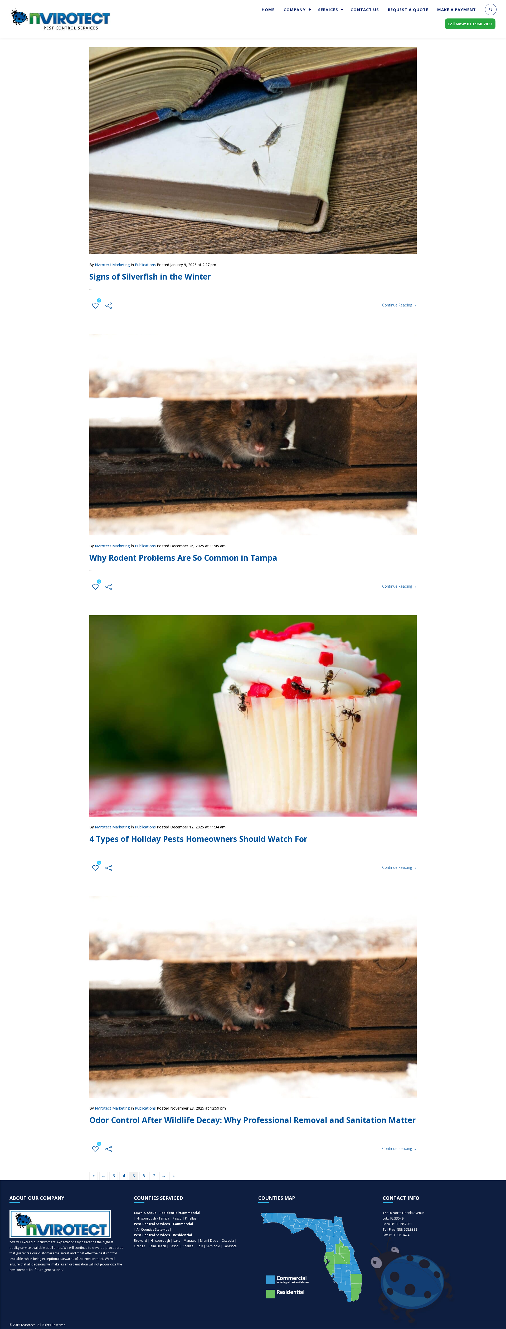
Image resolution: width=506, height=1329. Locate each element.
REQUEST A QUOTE (408, 9)
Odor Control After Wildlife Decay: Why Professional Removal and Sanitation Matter (252, 1120)
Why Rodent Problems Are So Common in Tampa (183, 557)
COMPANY (295, 9)
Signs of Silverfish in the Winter (150, 276)
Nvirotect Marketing (112, 264)
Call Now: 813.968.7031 (470, 23)
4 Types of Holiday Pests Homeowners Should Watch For (198, 838)
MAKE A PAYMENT (456, 9)
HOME (268, 9)
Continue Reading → (399, 305)
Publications (145, 264)
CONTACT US (365, 9)
